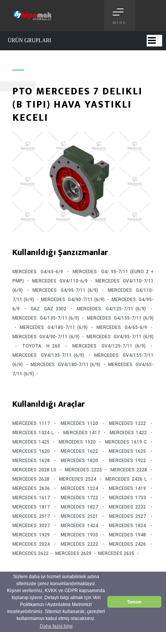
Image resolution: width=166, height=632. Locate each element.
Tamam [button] (134, 601)
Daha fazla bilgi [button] (56, 626)
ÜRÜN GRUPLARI (29, 40)
